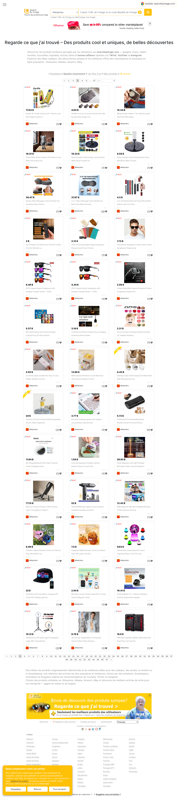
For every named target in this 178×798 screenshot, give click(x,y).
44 (93, 660)
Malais (80, 779)
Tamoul (131, 753)
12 (60, 656)
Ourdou (106, 743)
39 (71, 660)
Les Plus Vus (94, 73)
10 (51, 656)
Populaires (55, 73)
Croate (54, 753)
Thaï (130, 761)
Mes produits (110, 73)
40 (76, 660)
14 (69, 656)
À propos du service (88, 722)
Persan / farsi (108, 757)
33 (153, 656)
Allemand (30, 743)
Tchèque (132, 757)
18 (87, 656)
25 (118, 656)
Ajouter (126, 73)
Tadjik (131, 750)
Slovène (132, 739)
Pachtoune (107, 753)
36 (167, 656)
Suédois (132, 743)
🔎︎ (114, 81)
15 (73, 656)
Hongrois (81, 739)
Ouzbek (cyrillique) (110, 746)
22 (105, 656)
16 (78, 656)
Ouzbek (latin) (108, 750)
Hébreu (80, 743)
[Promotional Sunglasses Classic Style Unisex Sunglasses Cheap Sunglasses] (134, 229)
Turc (130, 764)
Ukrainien (132, 768)
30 (140, 656)
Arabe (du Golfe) (32, 757)
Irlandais (81, 750)
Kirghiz (80, 764)
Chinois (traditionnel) (60, 743)
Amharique (30, 746)
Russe (105, 775)
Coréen (55, 750)
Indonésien (82, 746)
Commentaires (106, 722)
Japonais (81, 757)
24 (113, 656)
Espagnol (55, 761)
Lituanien (81, 772)
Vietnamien (133, 772)
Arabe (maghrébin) (33, 764)
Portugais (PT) (108, 768)
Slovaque (107, 786)
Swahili (131, 746)
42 (85, 660)
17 (82, 656)
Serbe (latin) (108, 782)
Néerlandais (108, 739)
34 (158, 656)
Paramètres (16, 789)
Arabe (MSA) (31, 753)
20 (96, 656)
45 (98, 660)
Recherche (44, 722)
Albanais (29, 739)
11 (56, 656)
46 (102, 660)
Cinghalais (56, 746)
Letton (80, 768)
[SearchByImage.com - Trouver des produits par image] (31, 11)
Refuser (37, 789)
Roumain (106, 772)
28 (131, 656)
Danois (54, 757)
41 (80, 660)
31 (145, 656)
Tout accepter (59, 789)
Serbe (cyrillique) (109, 779)
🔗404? (27, 87)
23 (109, 656)
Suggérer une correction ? (108, 794)
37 (171, 656)
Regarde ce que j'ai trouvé (65, 722)
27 (127, 656)
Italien (80, 753)
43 (89, 660)
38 (67, 660)
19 (91, 656)
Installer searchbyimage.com (160, 3)
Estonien (55, 764)
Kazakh (81, 761)
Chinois (55, 739)
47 (94, 81)
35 (162, 656)
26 (122, 656)
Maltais (80, 782)
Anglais (29, 750)
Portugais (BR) (108, 764)
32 (149, 656)
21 (100, 656)
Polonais (106, 761)
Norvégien (82, 786)
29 (136, 656)
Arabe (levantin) (32, 761)
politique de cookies (19, 781)
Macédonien (82, 775)
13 (64, 656)
